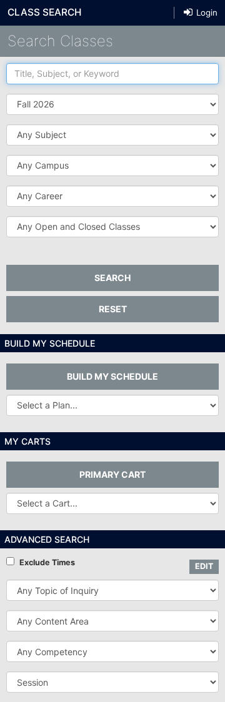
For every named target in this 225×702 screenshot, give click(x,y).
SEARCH (112, 277)
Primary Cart (112, 474)
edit (204, 566)
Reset (113, 309)
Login (206, 12)
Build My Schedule (112, 376)
